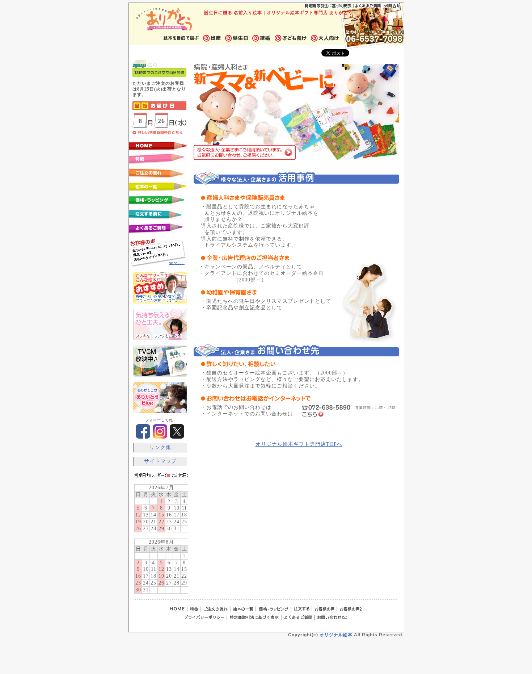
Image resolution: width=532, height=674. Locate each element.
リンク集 (160, 447)
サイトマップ (160, 461)
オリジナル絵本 (336, 634)
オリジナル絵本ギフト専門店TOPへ (299, 444)
